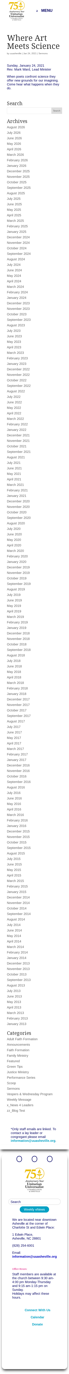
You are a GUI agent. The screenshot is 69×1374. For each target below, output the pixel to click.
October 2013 (16, 974)
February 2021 (17, 490)
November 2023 (18, 308)
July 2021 (14, 463)
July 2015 (14, 859)
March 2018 (15, 683)
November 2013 (18, 969)
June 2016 (14, 798)
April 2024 (14, 281)
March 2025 (15, 220)
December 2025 (18, 171)
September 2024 (19, 253)
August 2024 (16, 259)
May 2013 (14, 1002)
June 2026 (14, 138)
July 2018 (14, 661)
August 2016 (16, 787)
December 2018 (18, 633)
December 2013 (18, 963)
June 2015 (14, 864)
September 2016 (19, 782)
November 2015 (18, 837)
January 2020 (16, 562)
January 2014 (16, 958)
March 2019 (15, 617)
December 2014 (18, 897)
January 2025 (16, 231)
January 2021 (16, 496)
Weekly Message (19, 1099)
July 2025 (14, 198)
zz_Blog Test (16, 1110)
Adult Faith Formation (22, 1039)
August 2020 (16, 523)
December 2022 (18, 369)
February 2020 (17, 556)
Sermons (43, 53)
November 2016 (18, 771)
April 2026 (14, 149)
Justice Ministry (18, 1072)
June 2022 (14, 402)
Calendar (37, 1317)
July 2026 (14, 132)
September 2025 (19, 187)
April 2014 (14, 941)
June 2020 (14, 534)
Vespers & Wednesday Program (30, 1094)
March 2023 (15, 353)
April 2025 (14, 215)
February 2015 (17, 886)
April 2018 (14, 677)
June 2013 (14, 996)
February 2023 (17, 358)
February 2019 (17, 622)
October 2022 (16, 380)
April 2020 (14, 545)
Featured (13, 1061)
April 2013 (14, 1007)
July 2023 (14, 330)
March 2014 (15, 947)
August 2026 (16, 127)
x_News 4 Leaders (20, 1105)
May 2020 (14, 540)
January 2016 (16, 826)
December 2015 (18, 831)
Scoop (11, 1083)
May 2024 (14, 275)
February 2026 (17, 160)
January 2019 (16, 628)
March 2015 (15, 881)
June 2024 (14, 270)
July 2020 (14, 529)
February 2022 (17, 424)
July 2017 (14, 727)
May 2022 (14, 408)
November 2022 (18, 375)
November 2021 (18, 441)
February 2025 (17, 226)
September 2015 (19, 848)
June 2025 (14, 204)
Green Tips (15, 1066)
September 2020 (19, 518)
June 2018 (14, 666)
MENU (46, 10)
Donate (37, 1324)
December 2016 (18, 765)
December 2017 (18, 699)
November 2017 (18, 705)
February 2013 (17, 1018)
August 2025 (16, 193)
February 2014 (17, 952)
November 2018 (18, 639)
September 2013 (19, 980)
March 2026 (15, 154)
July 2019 (14, 595)
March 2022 (15, 419)
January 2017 (16, 760)
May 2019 (14, 606)
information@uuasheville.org (33, 1140)
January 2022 (16, 430)
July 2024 (14, 264)
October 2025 (16, 182)
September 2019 (19, 584)
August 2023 (16, 325)
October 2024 (16, 248)
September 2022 (19, 386)
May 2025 (14, 209)
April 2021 (14, 479)
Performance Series (21, 1077)
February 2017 (17, 754)
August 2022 (16, 391)
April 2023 (14, 347)
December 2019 (18, 567)
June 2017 (14, 732)
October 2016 (16, 776)
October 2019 (16, 578)
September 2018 (19, 650)
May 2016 (14, 804)
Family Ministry (17, 1055)
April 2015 (14, 875)
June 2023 (14, 336)
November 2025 (18, 176)
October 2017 (16, 710)
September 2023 (19, 319)
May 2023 (14, 342)
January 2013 (16, 1024)
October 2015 (16, 842)
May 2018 (14, 672)
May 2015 (14, 870)
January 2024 (16, 297)
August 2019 (16, 589)
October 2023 (16, 314)
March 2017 (15, 749)
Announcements (18, 1044)
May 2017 (14, 738)
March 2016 (15, 815)
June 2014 (14, 930)
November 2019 (18, 573)
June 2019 (14, 600)
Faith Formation (18, 1050)
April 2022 (14, 413)
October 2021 (16, 446)
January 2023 (16, 364)
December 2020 (18, 501)
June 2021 (14, 468)
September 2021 (19, 452)
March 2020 (15, 551)
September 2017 (19, 716)
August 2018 (16, 655)
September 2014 (19, 914)
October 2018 (16, 644)
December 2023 (18, 303)
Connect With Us (37, 1310)
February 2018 (17, 688)
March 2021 (15, 485)
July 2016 (14, 793)
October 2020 (16, 512)
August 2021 (16, 457)
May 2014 (14, 936)
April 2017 (14, 743)
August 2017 (16, 721)
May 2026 (14, 143)
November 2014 (18, 903)
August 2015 (16, 853)
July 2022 (14, 397)
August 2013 (16, 985)
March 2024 (15, 286)
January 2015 (16, 892)
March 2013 (15, 1013)
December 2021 (18, 435)
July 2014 (14, 925)
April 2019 (14, 611)
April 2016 (14, 809)
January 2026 (16, 165)
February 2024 (17, 292)
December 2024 (18, 237)
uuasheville (15, 53)
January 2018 (16, 694)
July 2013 (14, 991)
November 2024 (18, 242)
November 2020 (18, 507)
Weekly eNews (34, 1209)
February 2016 (17, 820)
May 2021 (14, 474)
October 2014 (16, 908)
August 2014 (16, 919)
